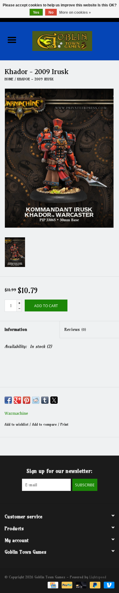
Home (9, 79)
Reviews (75, 329)
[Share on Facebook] (8, 400)
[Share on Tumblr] (45, 400)
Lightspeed (97, 577)
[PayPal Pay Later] (95, 584)
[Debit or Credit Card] (81, 584)
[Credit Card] (52, 584)
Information (16, 329)
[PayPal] (67, 584)
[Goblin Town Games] (71, 40)
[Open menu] (12, 40)
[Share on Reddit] (35, 400)
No (51, 12)
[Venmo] (108, 584)
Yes (36, 12)
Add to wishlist (17, 424)
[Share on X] (54, 400)
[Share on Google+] (17, 400)
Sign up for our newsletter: (59, 471)
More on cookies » (75, 12)
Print (64, 424)
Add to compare (45, 424)
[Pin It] (26, 400)
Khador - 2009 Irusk (35, 79)
